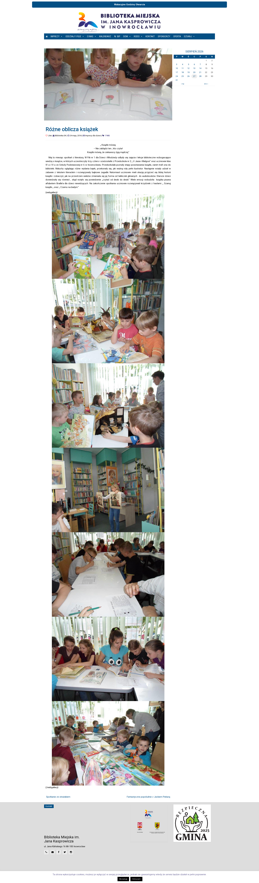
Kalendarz (105, 36)
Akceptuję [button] (123, 879)
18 (183, 72)
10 (177, 68)
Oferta (177, 36)
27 (194, 76)
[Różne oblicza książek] (108, 84)
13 (194, 68)
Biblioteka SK (60, 135)
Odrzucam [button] (136, 879)
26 (188, 76)
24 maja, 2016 (76, 135)
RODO (137, 36)
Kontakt (150, 36)
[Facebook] (58, 852)
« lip (182, 84)
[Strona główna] (46, 36)
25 (183, 76)
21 (200, 72)
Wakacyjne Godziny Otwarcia (129, 4)
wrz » (206, 84)
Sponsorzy (164, 36)
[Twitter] (65, 852)
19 (188, 72)
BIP (118, 36)
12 (188, 68)
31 (177, 80)
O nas (90, 36)
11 (183, 68)
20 (194, 72)
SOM (125, 36)
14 (200, 68)
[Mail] (52, 852)
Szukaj (188, 36)
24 (177, 76)
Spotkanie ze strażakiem (58, 796)
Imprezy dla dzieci (93, 135)
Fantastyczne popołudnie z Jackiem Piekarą (148, 796)
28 (200, 76)
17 (177, 72)
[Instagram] (71, 852)
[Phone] (46, 852)
